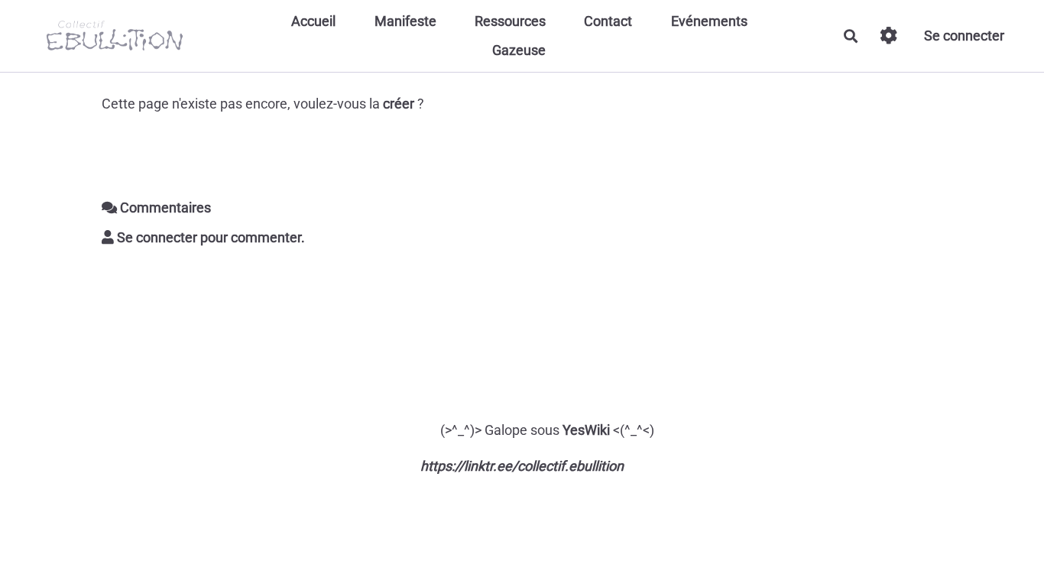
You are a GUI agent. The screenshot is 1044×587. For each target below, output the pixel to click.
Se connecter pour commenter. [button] (209, 237)
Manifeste (405, 21)
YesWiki (586, 430)
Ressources (510, 21)
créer (398, 104)
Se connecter (964, 36)
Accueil (313, 21)
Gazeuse (519, 50)
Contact (608, 21)
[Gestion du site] (888, 35)
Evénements (709, 21)
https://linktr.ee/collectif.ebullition (522, 466)
